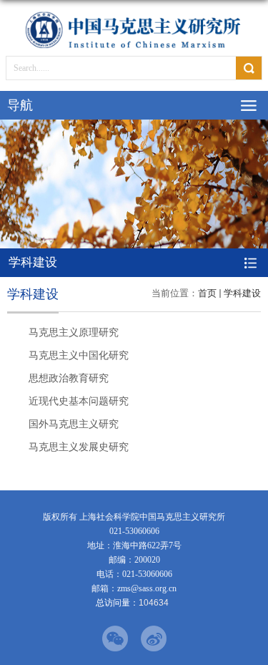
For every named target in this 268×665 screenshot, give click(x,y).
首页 (207, 293)
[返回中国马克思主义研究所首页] (134, 29)
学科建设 (242, 293)
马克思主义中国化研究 (79, 355)
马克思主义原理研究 (74, 332)
